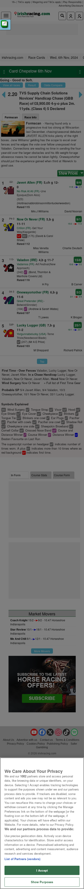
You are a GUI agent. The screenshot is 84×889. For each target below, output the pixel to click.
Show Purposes (42, 882)
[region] (42, 823)
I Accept (42, 870)
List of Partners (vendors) (22, 859)
